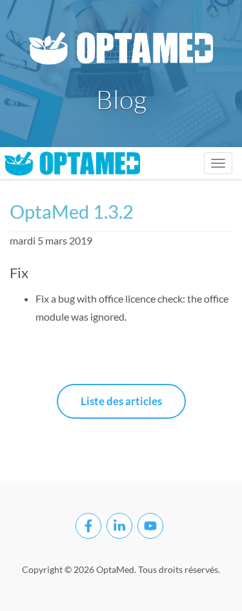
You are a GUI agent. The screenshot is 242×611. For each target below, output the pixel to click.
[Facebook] (88, 526)
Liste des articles (121, 401)
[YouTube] (150, 526)
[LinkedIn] (119, 526)
